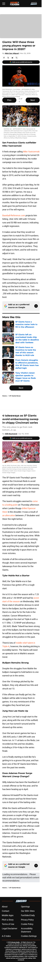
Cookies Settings (29, 936)
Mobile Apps (7, 915)
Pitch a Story (8, 919)
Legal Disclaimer (9, 928)
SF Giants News (15, 396)
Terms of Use (8, 924)
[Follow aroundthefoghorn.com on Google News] (36, 306)
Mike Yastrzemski (31, 151)
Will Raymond (11, 434)
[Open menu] (3, 3)
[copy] (16, 57)
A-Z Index (6, 936)
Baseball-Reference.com (13, 215)
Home (4, 396)
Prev (9, 100)
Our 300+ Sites (28, 911)
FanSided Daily (28, 915)
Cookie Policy (27, 924)
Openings (25, 906)
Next (32, 100)
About (4, 906)
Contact (5, 911)
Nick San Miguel (12, 53)
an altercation (8, 515)
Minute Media (15, 942)
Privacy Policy (27, 919)
